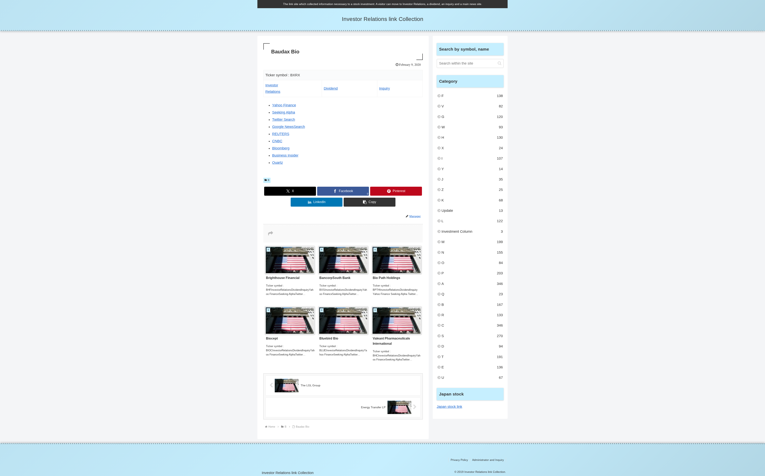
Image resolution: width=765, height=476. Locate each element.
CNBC (277, 141)
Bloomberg (280, 148)
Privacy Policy (459, 459)
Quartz (277, 163)
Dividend (331, 88)
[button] (369, 202)
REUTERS (280, 134)
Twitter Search (283, 120)
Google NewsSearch (288, 127)
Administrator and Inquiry (488, 459)
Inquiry (384, 88)
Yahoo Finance (284, 105)
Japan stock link (449, 407)
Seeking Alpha (283, 112)
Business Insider (285, 155)
